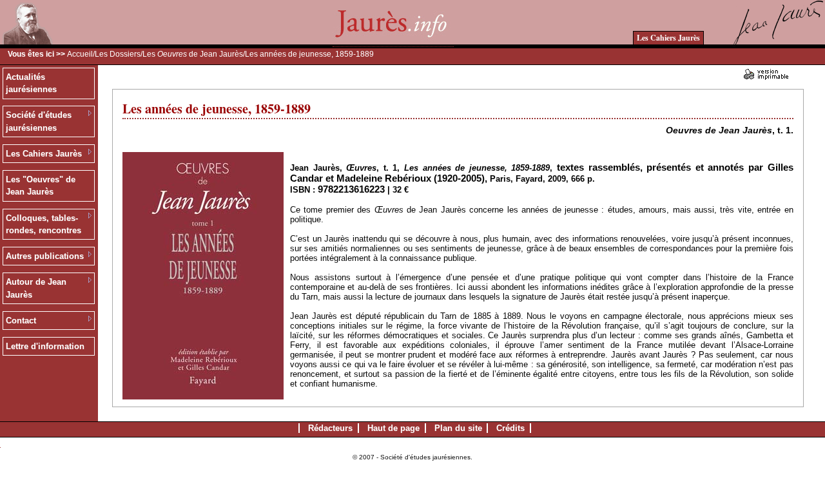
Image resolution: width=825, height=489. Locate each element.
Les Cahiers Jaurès (668, 37)
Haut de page (393, 428)
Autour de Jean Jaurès (36, 288)
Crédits (510, 428)
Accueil (80, 54)
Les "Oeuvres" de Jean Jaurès (40, 186)
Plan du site (458, 428)
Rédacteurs (330, 428)
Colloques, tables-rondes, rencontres (43, 224)
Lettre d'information (45, 346)
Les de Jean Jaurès (192, 54)
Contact (21, 320)
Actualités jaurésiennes (31, 83)
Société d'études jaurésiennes (39, 121)
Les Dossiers (118, 54)
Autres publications (45, 256)
